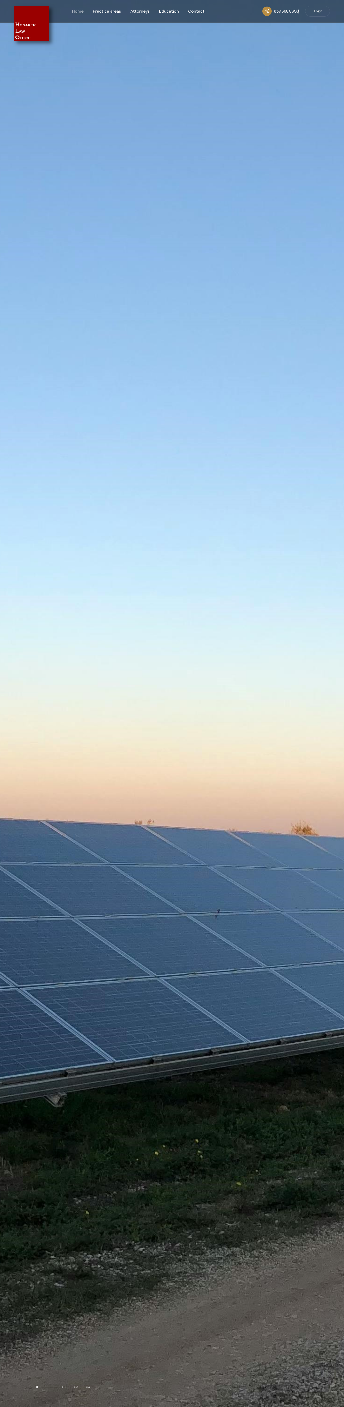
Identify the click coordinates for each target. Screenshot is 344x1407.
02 (48, 1387)
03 (76, 1387)
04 (88, 1387)
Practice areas (107, 11)
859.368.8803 (286, 11)
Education (169, 11)
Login (318, 11)
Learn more (53, 737)
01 (36, 1387)
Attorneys (140, 11)
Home (78, 11)
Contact (196, 11)
